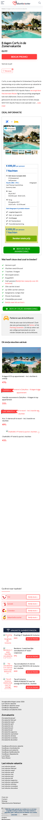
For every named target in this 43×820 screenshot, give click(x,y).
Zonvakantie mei (7, 726)
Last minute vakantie (9, 704)
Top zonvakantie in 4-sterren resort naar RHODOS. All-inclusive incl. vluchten (26, 666)
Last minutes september (10, 782)
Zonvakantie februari (9, 720)
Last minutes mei (7, 774)
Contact (4, 799)
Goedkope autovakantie (10, 750)
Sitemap (4, 801)
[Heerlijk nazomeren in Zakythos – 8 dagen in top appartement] (21, 389)
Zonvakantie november (10, 738)
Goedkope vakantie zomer (11, 705)
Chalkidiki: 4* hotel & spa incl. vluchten (16, 436)
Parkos (32, 325)
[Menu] (2, 3)
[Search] (39, 3)
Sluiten (25, 814)
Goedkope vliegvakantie (10, 707)
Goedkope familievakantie (11, 752)
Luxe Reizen (6, 756)
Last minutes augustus (9, 780)
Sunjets (4, 817)
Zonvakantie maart (8, 722)
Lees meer (14, 814)
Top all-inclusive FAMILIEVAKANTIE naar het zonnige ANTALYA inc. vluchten (25, 681)
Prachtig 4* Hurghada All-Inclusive (26, 635)
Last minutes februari (9, 768)
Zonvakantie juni (7, 728)
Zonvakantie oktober (9, 736)
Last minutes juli (7, 778)
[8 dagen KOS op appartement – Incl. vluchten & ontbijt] (21, 349)
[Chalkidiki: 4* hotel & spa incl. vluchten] (21, 432)
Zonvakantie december (10, 740)
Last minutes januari (8, 766)
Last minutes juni (7, 776)
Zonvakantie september (10, 734)
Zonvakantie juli (7, 730)
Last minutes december (10, 788)
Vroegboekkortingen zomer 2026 (13, 702)
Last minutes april (8, 772)
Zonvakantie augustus (9, 732)
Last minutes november (10, 786)
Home (3, 9)
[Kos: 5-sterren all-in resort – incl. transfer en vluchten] (21, 410)
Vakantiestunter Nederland (11, 803)
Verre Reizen (6, 758)
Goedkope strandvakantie (11, 748)
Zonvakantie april (7, 724)
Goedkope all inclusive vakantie (12, 746)
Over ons (5, 797)
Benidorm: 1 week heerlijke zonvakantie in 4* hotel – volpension (23, 650)
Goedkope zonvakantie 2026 (11, 709)
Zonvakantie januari (8, 718)
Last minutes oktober (9, 784)
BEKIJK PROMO (19, 56)
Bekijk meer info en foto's (14, 302)
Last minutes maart (8, 770)
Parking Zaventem (17, 327)
